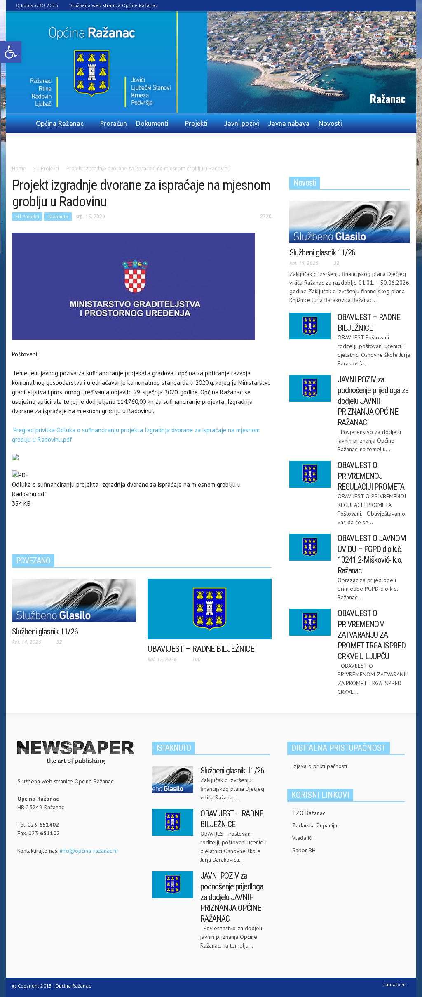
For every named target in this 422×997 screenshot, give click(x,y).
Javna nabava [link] (288, 123)
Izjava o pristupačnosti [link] (319, 766)
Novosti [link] (330, 123)
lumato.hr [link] (395, 984)
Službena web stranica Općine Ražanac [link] (114, 5)
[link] (10, 52)
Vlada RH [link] (303, 837)
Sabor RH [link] (304, 850)
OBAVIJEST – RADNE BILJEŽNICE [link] (201, 649)
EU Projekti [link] (27, 216)
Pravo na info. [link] (37, 144)
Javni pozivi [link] (241, 123)
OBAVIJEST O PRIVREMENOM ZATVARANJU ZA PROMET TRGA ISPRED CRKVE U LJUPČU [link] (372, 634)
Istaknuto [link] (57, 216)
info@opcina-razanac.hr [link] (89, 850)
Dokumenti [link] (150, 127)
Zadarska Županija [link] (314, 825)
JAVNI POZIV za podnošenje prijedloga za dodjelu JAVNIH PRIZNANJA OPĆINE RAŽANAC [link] (373, 401)
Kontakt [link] (79, 144)
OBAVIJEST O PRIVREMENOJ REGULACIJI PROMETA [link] (371, 476)
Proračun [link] (113, 123)
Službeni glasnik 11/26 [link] (45, 631)
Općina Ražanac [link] (57, 127)
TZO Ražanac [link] (308, 813)
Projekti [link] (194, 127)
